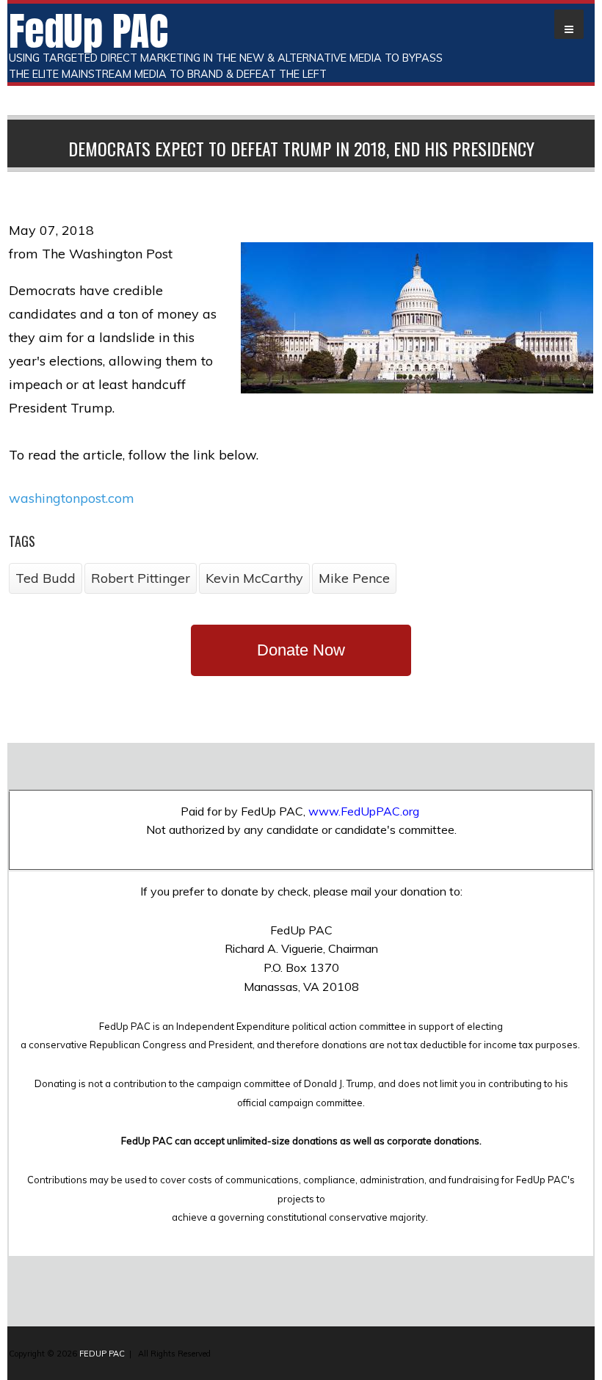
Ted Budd (45, 578)
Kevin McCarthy (254, 578)
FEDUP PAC (102, 1353)
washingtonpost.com (71, 498)
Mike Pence (354, 578)
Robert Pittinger (140, 578)
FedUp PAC (88, 31)
